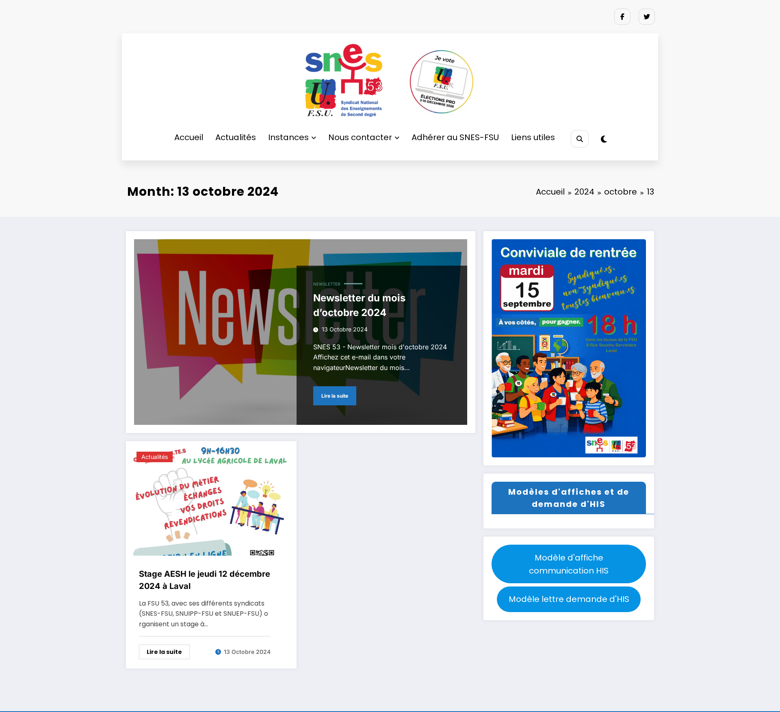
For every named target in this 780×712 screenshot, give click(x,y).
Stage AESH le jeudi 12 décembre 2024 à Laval (204, 580)
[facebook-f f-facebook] (622, 17)
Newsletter (326, 283)
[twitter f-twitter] (647, 17)
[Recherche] (579, 138)
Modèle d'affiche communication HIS (569, 564)
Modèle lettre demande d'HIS (569, 599)
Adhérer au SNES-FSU (455, 137)
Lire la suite (334, 396)
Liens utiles (533, 137)
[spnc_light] (604, 139)
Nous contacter (360, 137)
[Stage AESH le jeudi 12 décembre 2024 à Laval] (211, 500)
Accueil (188, 137)
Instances (288, 137)
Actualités (235, 137)
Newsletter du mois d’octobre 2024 (359, 305)
